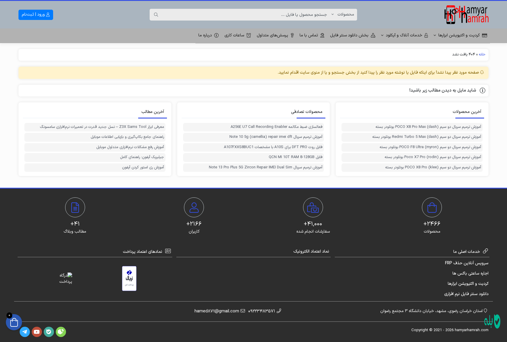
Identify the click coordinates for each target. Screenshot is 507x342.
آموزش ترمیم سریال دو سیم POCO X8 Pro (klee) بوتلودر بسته (433, 167)
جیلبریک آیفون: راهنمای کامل (142, 157)
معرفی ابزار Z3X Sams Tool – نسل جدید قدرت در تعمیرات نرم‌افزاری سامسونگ (102, 127)
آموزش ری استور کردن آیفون (143, 167)
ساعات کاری (234, 35)
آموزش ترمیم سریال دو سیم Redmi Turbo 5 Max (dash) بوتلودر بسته (426, 137)
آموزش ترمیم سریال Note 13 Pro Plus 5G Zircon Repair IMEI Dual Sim (265, 167)
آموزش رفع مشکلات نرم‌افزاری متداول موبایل (130, 147)
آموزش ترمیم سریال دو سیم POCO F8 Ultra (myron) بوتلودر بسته (430, 147)
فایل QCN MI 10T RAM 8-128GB (295, 157)
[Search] (156, 15)
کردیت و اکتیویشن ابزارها (459, 35)
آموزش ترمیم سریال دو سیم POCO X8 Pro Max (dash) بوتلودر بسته (428, 127)
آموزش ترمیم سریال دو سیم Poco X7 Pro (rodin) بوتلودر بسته (433, 157)
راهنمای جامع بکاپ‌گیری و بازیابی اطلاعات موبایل (127, 137)
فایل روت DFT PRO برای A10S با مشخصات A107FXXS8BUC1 (273, 147)
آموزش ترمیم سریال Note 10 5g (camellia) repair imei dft (275, 137)
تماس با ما (309, 35)
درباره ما (205, 35)
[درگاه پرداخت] (60, 278)
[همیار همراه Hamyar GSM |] (467, 14)
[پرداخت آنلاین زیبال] (129, 278)
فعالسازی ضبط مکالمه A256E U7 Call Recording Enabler (276, 127)
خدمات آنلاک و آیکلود (404, 35)
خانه (482, 54)
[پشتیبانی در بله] (492, 321)
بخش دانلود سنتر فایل (349, 35)
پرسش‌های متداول (272, 35)
